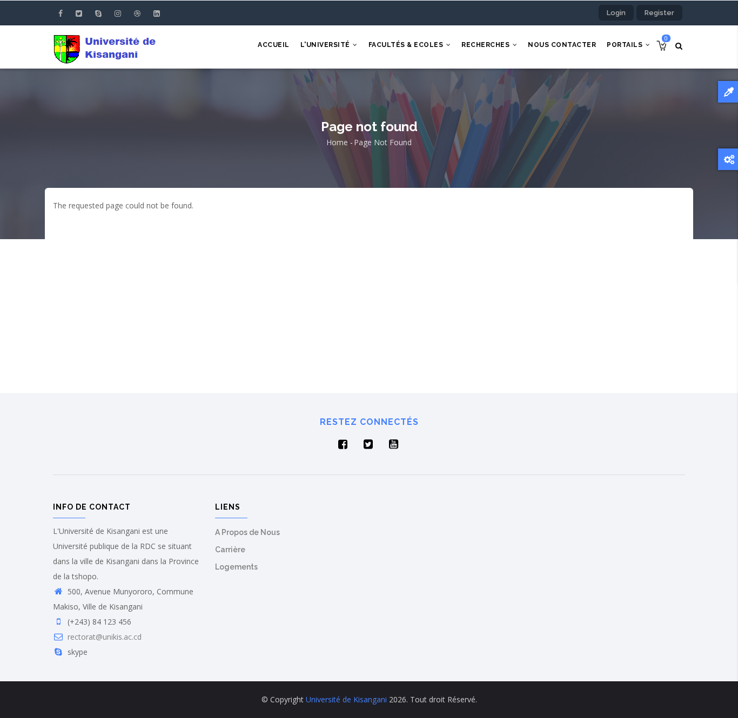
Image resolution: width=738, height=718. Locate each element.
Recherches (486, 45)
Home (337, 142)
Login (616, 13)
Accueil (274, 45)
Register (659, 13)
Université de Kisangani (346, 699)
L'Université (326, 45)
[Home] (106, 47)
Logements (236, 567)
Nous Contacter (562, 45)
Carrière (230, 549)
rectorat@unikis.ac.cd (103, 637)
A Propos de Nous (247, 532)
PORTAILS (626, 45)
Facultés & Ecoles (406, 45)
